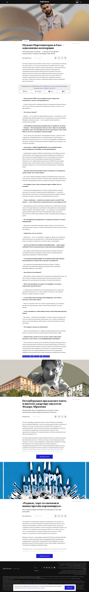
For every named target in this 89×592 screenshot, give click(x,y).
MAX (41, 86)
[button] (7, 2)
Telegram (46, 88)
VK (54, 88)
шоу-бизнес (46, 356)
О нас (35, 567)
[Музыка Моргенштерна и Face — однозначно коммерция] (55, 58)
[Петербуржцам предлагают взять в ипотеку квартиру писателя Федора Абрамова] (55, 416)
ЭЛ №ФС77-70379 (76, 565)
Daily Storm (44, 2)
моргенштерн (26, 356)
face (32, 356)
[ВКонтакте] (49, 567)
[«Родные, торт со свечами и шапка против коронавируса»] (55, 516)
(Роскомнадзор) (62, 565)
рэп (41, 356)
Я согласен (69, 587)
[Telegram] (44, 567)
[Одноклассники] (52, 567)
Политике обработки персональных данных (33, 588)
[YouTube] (47, 567)
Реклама (36, 570)
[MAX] (54, 567)
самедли (36, 356)
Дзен (50, 88)
